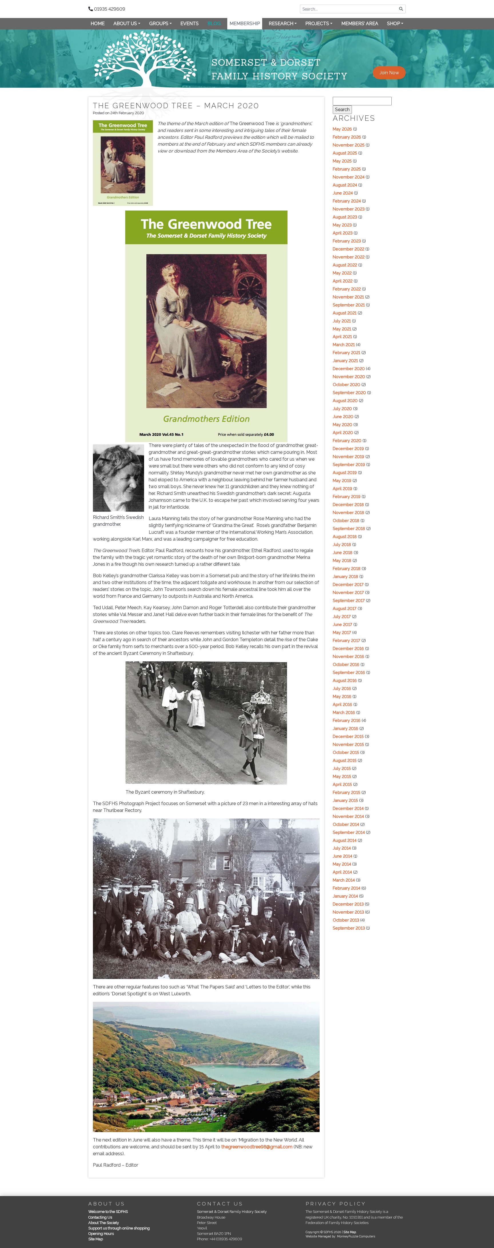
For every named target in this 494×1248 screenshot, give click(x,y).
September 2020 (349, 392)
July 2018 (342, 544)
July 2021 (342, 320)
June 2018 (342, 552)
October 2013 (346, 920)
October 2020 (346, 384)
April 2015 (342, 784)
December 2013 (348, 904)
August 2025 (345, 153)
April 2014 (342, 872)
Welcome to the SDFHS (108, 1211)
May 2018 (342, 560)
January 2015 (345, 800)
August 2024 (345, 184)
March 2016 (344, 712)
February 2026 (347, 137)
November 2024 (348, 176)
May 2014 (342, 864)
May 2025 (342, 160)
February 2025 (347, 168)
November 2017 (348, 592)
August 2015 (344, 760)
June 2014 (342, 856)
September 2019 (349, 464)
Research (281, 23)
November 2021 (348, 296)
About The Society (103, 1223)
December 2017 (348, 584)
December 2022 (348, 248)
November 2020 (349, 376)
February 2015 (346, 792)
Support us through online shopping (119, 1228)
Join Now (389, 72)
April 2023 (342, 232)
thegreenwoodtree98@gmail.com (256, 1146)
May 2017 (342, 632)
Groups (158, 23)
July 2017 (342, 616)
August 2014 (344, 840)
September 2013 (349, 928)
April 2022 (342, 280)
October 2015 (346, 752)
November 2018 (348, 512)
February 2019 (346, 496)
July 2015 (342, 768)
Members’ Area (359, 23)
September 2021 (349, 304)
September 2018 (349, 528)
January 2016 (345, 728)
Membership (245, 23)
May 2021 (342, 328)
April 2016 (342, 704)
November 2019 (348, 456)
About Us (125, 23)
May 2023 (342, 224)
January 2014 (345, 896)
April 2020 (343, 432)
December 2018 (348, 504)
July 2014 (342, 848)
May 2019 (342, 480)
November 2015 (348, 744)
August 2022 (345, 264)
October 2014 (346, 824)
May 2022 (342, 272)
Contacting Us (100, 1217)
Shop (393, 23)
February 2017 (346, 640)
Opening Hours (101, 1233)
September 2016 (349, 672)
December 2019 (348, 448)
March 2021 (344, 344)
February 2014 (346, 888)
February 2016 (346, 720)
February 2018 (346, 568)
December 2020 (349, 368)
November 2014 (348, 816)
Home (98, 23)
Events (189, 23)
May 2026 (342, 129)
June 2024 (343, 192)
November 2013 (348, 912)
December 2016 (348, 648)
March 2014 (344, 880)
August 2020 (345, 400)
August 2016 (345, 680)
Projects (317, 23)
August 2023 (345, 216)
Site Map (95, 1239)
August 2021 (344, 312)
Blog (214, 23)
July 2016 (342, 688)
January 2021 (345, 360)
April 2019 (342, 488)
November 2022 (348, 256)
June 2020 (343, 416)
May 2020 (342, 424)
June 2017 (342, 624)
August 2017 (344, 608)
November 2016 (348, 656)
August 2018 (345, 536)
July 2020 (342, 408)
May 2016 (342, 696)
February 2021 (346, 352)
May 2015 (342, 776)
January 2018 (345, 576)
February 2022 (347, 288)
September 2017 (349, 600)
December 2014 (348, 808)
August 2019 (345, 472)
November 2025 (348, 145)
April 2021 (342, 336)
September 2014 (349, 832)
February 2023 (347, 240)
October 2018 (346, 520)
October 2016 (346, 664)
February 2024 (347, 200)
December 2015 (348, 736)
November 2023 (348, 208)
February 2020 (347, 440)
